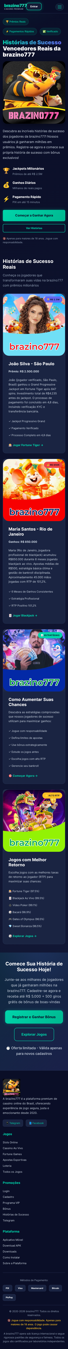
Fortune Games (12, 1154)
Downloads (10, 1251)
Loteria (7, 1165)
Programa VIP (11, 1202)
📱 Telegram (13, 1123)
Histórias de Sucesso (16, 1214)
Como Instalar (11, 1257)
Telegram (8, 1220)
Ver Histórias (34, 228)
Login (6, 1191)
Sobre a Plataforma (14, 1263)
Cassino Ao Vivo (13, 1148)
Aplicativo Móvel (13, 1239)
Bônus (7, 1208)
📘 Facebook (36, 1123)
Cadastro (8, 1197)
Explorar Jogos (34, 1034)
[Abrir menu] (59, 7)
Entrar (34, 6)
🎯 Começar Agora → (23, 775)
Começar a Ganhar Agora (34, 215)
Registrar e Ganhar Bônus (34, 1017)
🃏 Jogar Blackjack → (23, 615)
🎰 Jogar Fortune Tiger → (26, 445)
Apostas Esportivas (15, 1159)
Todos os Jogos (12, 1171)
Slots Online (10, 1142)
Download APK (12, 1245)
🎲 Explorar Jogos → (23, 936)
